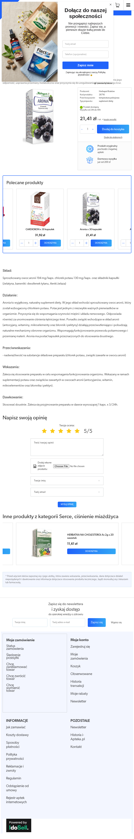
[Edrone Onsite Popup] (67, 419)
